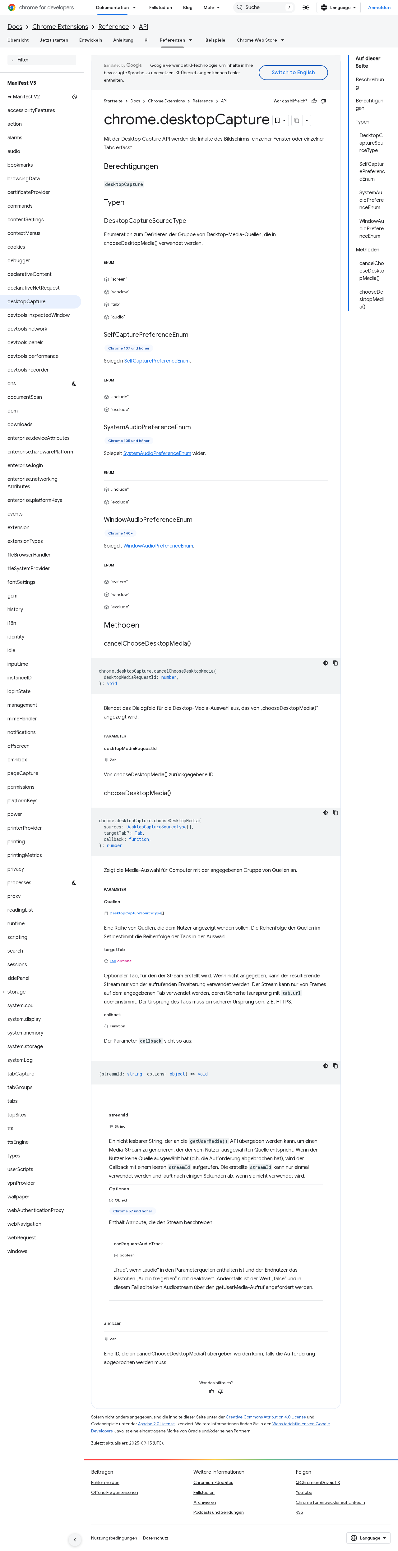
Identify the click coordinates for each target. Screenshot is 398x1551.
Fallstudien (160, 7)
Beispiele (215, 40)
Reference (113, 27)
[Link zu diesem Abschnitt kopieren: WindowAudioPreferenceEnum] (198, 520)
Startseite (113, 101)
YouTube (304, 1492)
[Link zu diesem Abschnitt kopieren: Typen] (130, 203)
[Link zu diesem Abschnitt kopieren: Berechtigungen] (164, 167)
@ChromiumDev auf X (318, 1482)
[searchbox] (41, 60)
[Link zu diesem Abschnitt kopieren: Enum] (120, 261)
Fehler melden (105, 1482)
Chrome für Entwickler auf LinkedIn (330, 1502)
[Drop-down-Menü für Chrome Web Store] (284, 40)
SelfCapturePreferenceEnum (157, 361)
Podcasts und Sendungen (218, 1512)
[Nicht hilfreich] (323, 101)
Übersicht (18, 40)
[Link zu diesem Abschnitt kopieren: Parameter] (132, 735)
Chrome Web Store (257, 40)
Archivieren (204, 1502)
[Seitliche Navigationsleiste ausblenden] (75, 1540)
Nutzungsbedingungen (114, 1537)
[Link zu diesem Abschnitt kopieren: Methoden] (145, 625)
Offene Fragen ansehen (114, 1492)
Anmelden (379, 7)
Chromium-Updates (213, 1482)
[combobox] (264, 7)
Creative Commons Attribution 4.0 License (266, 1417)
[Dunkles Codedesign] (326, 663)
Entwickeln (90, 40)
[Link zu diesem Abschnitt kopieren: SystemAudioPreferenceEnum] (197, 427)
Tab (113, 960)
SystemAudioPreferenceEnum (157, 453)
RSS (299, 1512)
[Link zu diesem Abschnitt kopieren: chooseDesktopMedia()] (177, 793)
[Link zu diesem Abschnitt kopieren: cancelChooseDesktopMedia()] (197, 643)
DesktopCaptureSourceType (135, 913)
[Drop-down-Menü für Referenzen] (192, 40)
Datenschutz (156, 1537)
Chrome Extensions (60, 27)
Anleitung (123, 40)
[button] (40, 992)
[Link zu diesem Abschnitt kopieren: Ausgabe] (127, 1323)
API (143, 27)
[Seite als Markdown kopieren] (297, 120)
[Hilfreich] (314, 101)
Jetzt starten (54, 40)
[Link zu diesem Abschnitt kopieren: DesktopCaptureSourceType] (192, 221)
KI (147, 40)
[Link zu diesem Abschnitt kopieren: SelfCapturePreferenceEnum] (194, 335)
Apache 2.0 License (156, 1424)
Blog (187, 7)
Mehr (209, 7)
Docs (14, 27)
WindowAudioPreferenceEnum (158, 546)
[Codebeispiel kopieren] (335, 663)
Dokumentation (112, 7)
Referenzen (172, 40)
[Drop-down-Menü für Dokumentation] (136, 7)
